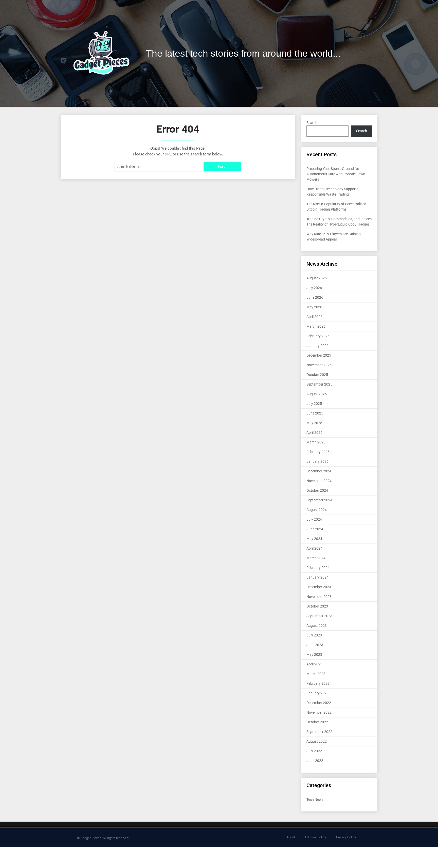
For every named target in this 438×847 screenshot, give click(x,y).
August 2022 (316, 741)
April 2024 (314, 548)
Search (311, 123)
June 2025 (314, 413)
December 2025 (318, 355)
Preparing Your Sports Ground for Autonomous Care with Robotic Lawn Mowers (335, 174)
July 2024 (314, 519)
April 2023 (314, 664)
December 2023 (318, 587)
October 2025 (317, 375)
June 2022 (314, 761)
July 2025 (314, 404)
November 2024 (319, 481)
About (291, 837)
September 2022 (319, 732)
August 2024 (316, 510)
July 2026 (314, 288)
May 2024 (314, 539)
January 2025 (317, 461)
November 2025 (319, 365)
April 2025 (314, 432)
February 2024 (318, 568)
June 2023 (314, 645)
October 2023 (317, 606)
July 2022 (314, 751)
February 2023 (318, 683)
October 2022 (317, 722)
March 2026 (315, 326)
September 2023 (319, 616)
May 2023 (314, 654)
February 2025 (318, 452)
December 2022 (318, 703)
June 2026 (314, 297)
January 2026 (317, 346)
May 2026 (314, 307)
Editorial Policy (315, 837)
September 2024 (319, 500)
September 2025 (319, 384)
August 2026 (316, 278)
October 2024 (317, 490)
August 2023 (316, 626)
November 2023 (319, 597)
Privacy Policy (346, 837)
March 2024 (315, 558)
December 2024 (318, 471)
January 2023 (317, 693)
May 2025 (314, 423)
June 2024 (314, 529)
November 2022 (319, 712)
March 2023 (315, 674)
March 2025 (315, 442)
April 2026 (314, 317)
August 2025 (316, 394)
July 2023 (314, 635)
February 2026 (318, 336)
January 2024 (317, 577)
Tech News (314, 799)
